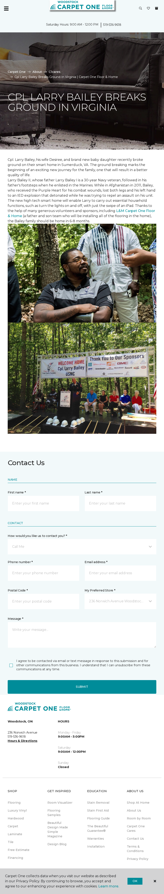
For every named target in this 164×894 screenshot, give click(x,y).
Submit (82, 687)
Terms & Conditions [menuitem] (135, 849)
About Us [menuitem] (134, 810)
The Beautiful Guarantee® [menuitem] (97, 828)
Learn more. (108, 886)
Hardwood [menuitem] (16, 818)
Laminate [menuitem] (15, 834)
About (37, 72)
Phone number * (20, 562)
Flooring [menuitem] (14, 803)
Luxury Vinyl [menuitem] (17, 810)
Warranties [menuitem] (95, 839)
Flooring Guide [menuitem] (98, 818)
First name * (17, 492)
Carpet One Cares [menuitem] (136, 828)
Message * (15, 618)
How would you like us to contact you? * (37, 535)
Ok (135, 881)
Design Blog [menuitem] (56, 844)
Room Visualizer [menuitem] (59, 803)
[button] (140, 8)
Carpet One (17, 72)
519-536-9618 (112, 25)
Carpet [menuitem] (13, 826)
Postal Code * (18, 590)
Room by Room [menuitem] (139, 818)
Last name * (93, 492)
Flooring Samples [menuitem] (54, 813)
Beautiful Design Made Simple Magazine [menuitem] (57, 829)
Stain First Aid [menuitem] (98, 810)
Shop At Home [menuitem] (138, 803)
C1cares (54, 72)
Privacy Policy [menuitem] (137, 859)
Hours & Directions (22, 741)
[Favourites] (148, 8)
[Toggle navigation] (6, 8)
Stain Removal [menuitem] (98, 803)
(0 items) (156, 8)
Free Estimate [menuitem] (18, 850)
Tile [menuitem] (10, 842)
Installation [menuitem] (96, 846)
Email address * (96, 562)
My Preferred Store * (100, 590)
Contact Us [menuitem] (135, 839)
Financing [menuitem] (15, 858)
